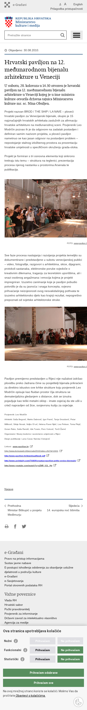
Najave (8, 489)
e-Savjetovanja (13, 580)
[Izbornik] (77, 35)
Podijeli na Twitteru (24, 526)
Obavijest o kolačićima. (30, 695)
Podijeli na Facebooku (15, 526)
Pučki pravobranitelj (17, 609)
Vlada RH (10, 600)
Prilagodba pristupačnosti (66, 8)
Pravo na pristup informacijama (24, 558)
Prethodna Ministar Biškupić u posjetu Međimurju (25, 510)
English (78, 4)
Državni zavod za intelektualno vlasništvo (30, 618)
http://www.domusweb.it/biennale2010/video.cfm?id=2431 (31, 451)
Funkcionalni (12, 650)
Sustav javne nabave (17, 563)
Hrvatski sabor (13, 604)
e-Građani (10, 576)
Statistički (11, 659)
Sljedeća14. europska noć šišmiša (63, 508)
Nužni (8, 641)
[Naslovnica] (43, 22)
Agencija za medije (16, 622)
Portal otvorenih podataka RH (23, 585)
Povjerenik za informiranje (21, 613)
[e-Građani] (21, 4)
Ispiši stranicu (6, 526)
